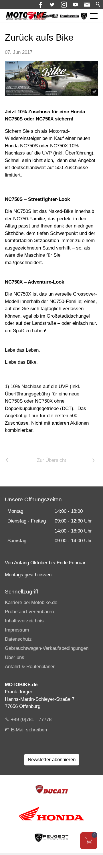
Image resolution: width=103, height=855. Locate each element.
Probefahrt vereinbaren (29, 611)
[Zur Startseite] (26, 16)
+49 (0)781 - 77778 (31, 719)
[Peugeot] (84, 18)
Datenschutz (18, 639)
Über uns (14, 657)
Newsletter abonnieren (52, 759)
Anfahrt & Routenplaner (30, 666)
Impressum (17, 630)
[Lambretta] (69, 16)
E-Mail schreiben (29, 730)
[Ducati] (30, 18)
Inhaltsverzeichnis (24, 621)
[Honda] (40, 18)
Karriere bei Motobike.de (31, 602)
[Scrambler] (52, 16)
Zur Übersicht (51, 460)
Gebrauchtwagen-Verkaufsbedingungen (46, 648)
